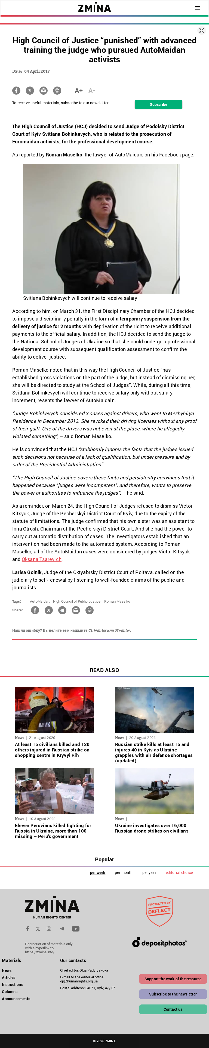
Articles (8, 977)
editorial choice (179, 872)
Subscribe (158, 104)
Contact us (173, 1009)
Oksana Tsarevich (42, 559)
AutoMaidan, (40, 601)
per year (149, 872)
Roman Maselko (117, 601)
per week (97, 872)
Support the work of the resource (173, 978)
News (6, 970)
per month (124, 872)
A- (91, 90)
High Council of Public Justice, (77, 601)
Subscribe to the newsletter (173, 994)
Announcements (16, 998)
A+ (79, 90)
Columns (9, 991)
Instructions (12, 984)
